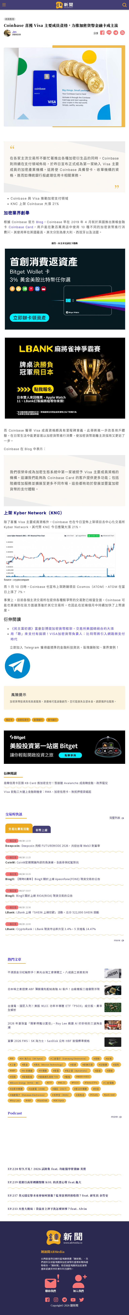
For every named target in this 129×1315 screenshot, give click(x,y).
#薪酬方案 (87, 1064)
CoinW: (10, 862)
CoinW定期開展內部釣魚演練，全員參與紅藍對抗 (48, 862)
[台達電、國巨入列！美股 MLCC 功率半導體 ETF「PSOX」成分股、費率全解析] (112, 1011)
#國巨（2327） (60, 1089)
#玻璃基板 (27, 1077)
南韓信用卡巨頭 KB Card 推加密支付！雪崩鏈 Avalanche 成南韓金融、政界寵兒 (56, 783)
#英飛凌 (80, 1095)
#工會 (13, 1064)
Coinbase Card (21, 227)
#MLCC (62, 1082)
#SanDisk (42, 1100)
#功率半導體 (16, 1089)
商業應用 (9, 19)
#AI (11, 1058)
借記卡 (9, 720)
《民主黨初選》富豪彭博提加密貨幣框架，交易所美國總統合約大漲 (62, 629)
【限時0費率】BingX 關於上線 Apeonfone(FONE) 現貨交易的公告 (58, 879)
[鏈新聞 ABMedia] (64, 4)
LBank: (10, 912)
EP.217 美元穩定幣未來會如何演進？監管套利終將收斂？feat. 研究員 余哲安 (58, 1195)
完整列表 (115, 818)
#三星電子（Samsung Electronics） (69, 1058)
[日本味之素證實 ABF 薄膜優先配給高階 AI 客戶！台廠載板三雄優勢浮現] (112, 994)
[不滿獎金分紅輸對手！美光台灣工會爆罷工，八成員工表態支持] (112, 977)
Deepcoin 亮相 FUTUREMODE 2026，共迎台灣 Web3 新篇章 (61, 846)
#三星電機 (108, 1083)
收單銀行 (38, 720)
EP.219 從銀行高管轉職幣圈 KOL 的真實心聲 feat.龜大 (44, 1182)
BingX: (10, 879)
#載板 (67, 1077)
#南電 (56, 1071)
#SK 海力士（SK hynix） (32, 1058)
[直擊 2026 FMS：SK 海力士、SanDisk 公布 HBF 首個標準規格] (112, 1045)
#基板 (98, 1071)
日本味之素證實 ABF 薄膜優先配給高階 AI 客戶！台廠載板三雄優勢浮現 (54, 989)
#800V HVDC (83, 1076)
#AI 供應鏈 (27, 1071)
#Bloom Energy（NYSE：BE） (25, 1083)
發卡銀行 (52, 720)
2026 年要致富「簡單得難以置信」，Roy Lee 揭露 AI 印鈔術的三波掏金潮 (55, 1025)
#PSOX (75, 1082)
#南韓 (97, 1058)
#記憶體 (103, 1064)
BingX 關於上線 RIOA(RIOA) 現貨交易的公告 (44, 896)
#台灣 (109, 1058)
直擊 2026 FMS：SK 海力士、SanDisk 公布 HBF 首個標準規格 (49, 1041)
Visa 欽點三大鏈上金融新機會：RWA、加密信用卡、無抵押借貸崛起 (47, 791)
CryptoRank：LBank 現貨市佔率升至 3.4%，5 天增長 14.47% (56, 929)
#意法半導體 (80, 1089)
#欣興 (13, 1077)
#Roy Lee (14, 1100)
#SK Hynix (58, 1100)
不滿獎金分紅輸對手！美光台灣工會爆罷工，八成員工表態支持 (48, 972)
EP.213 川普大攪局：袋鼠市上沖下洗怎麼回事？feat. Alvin (47, 1209)
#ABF (12, 1070)
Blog (40, 222)
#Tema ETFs (91, 1082)
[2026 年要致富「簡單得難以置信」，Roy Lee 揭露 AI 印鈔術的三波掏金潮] (112, 1028)
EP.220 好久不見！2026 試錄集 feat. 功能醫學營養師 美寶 (47, 1169)
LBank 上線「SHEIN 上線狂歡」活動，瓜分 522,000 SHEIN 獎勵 (57, 912)
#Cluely (94, 1095)
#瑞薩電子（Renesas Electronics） (28, 1095)
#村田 (96, 1089)
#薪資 (73, 1064)
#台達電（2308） (37, 1089)
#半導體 (43, 1071)
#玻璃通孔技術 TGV (48, 1077)
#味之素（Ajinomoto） (77, 1071)
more (117, 940)
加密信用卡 (23, 720)
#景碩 (110, 1071)
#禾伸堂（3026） (61, 1095)
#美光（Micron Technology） (49, 1064)
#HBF (28, 1100)
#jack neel (109, 1095)
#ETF (49, 1082)
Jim (14, 32)
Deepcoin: (12, 846)
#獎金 (25, 1064)
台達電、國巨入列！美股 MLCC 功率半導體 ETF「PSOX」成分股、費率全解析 (55, 1008)
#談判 (116, 1064)
